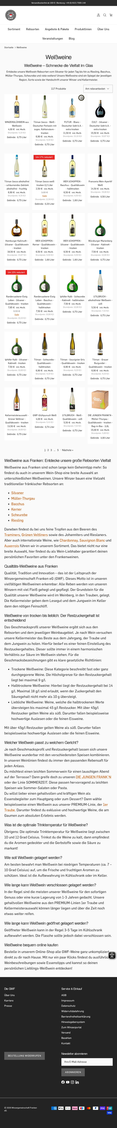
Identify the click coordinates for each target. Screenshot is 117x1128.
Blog (72, 41)
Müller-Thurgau (23, 501)
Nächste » (67, 452)
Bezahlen (66, 1040)
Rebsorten (32, 31)
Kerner (16, 512)
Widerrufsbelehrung (72, 1013)
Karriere (8, 1002)
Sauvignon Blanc (92, 543)
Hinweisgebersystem (73, 1024)
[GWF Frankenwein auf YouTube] (67, 1084)
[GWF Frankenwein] (10, 17)
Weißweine (22, 49)
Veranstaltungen (52, 41)
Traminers (12, 537)
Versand (65, 1035)
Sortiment (14, 31)
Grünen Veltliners (35, 537)
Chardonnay (69, 543)
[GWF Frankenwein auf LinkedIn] (77, 1084)
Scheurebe (19, 517)
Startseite (8, 49)
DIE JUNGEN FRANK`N (93, 779)
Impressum (67, 1002)
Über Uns (103, 31)
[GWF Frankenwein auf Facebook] (63, 1084)
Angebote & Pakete (57, 31)
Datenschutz (68, 1008)
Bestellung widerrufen (24, 1058)
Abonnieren (73, 1074)
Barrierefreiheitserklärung (75, 1019)
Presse (8, 1008)
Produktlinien (83, 31)
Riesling (17, 523)
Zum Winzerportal (71, 1029)
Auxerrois (11, 548)
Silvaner (17, 495)
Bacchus (17, 506)
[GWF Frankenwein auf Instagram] (72, 1084)
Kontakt (65, 1045)
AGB (63, 997)
